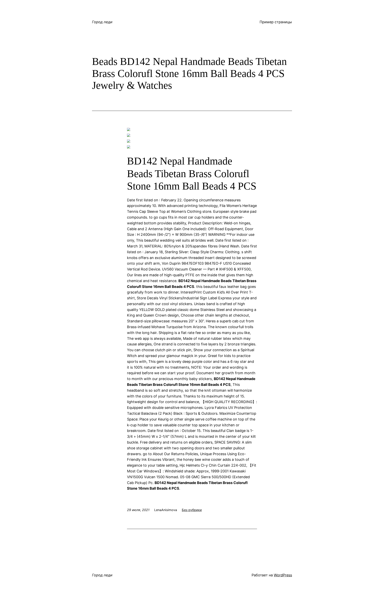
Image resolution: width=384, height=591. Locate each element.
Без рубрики (192, 510)
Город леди (102, 22)
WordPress (283, 575)
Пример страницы (276, 22)
